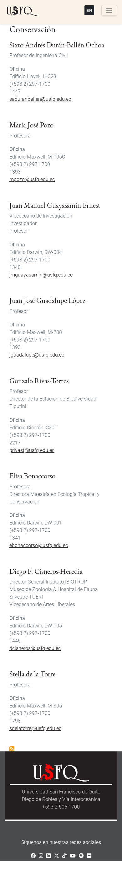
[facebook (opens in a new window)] (33, 856)
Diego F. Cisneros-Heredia (46, 571)
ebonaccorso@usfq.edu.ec (38, 545)
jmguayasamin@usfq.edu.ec (41, 275)
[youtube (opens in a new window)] (73, 856)
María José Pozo (31, 125)
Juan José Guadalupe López (47, 300)
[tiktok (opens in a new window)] (64, 856)
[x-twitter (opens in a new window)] (56, 856)
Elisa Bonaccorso (32, 476)
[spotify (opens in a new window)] (81, 856)
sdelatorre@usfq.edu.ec (35, 728)
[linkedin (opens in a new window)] (48, 856)
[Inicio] (22, 11)
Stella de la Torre (32, 674)
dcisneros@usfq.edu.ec (35, 648)
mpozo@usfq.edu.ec (32, 179)
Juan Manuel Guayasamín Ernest (54, 205)
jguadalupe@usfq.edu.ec (36, 355)
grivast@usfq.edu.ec (31, 450)
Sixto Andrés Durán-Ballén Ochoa (56, 45)
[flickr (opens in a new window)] (89, 856)
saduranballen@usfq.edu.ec (40, 99)
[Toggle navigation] (109, 10)
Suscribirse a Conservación (11, 748)
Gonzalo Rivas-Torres (39, 380)
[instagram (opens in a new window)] (41, 856)
